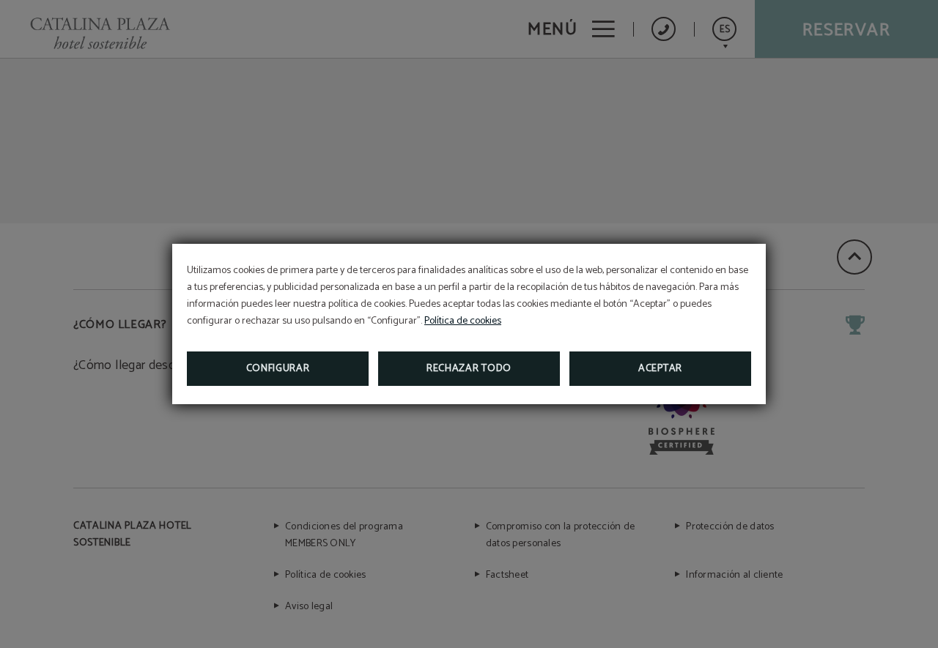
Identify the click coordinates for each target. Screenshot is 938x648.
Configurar (278, 368)
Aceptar (660, 368)
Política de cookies (462, 321)
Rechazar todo (469, 368)
